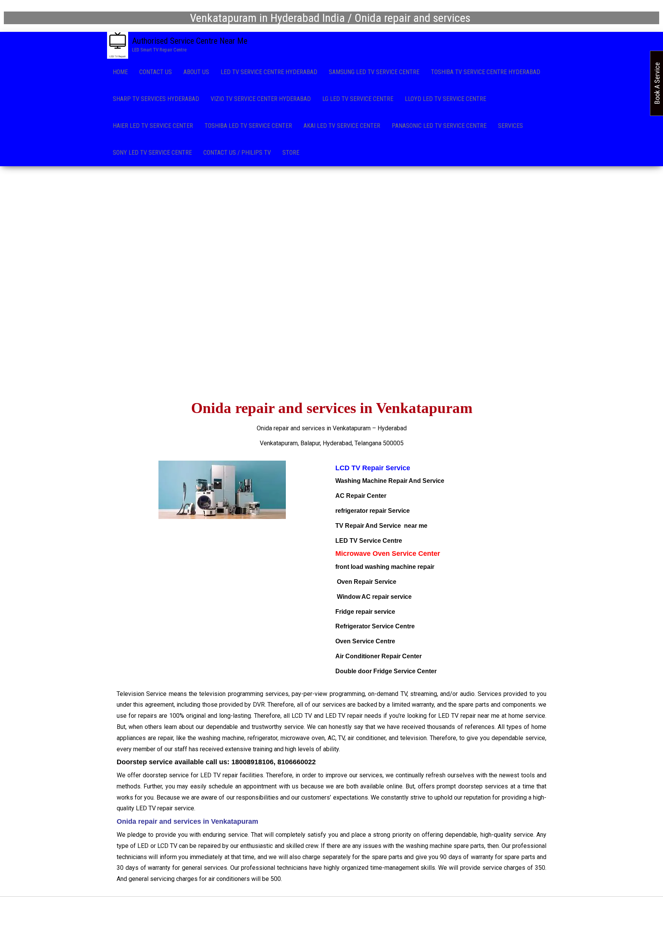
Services (510, 125)
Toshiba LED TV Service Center (248, 125)
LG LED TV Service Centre (357, 98)
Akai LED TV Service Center (341, 125)
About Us (196, 72)
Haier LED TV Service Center (153, 125)
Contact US (155, 72)
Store (290, 152)
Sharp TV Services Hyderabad (156, 98)
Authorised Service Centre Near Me (189, 41)
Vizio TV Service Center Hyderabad (261, 98)
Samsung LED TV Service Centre (374, 72)
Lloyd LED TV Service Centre (445, 98)
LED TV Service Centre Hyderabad (269, 72)
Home (120, 72)
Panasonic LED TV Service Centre (439, 125)
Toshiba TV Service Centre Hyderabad (485, 72)
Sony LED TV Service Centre (152, 152)
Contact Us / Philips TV (237, 152)
